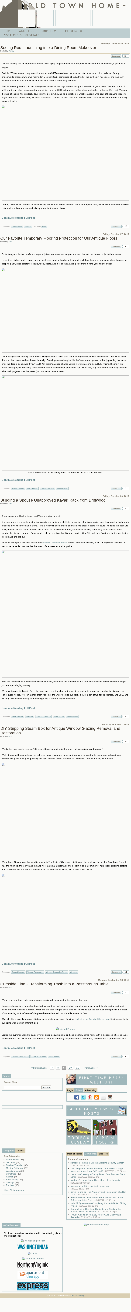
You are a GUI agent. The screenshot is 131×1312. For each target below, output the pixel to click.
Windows (73, 972)
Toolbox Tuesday (47, 488)
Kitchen (12, 1176)
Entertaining (14, 1179)
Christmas (13, 1174)
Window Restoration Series (56, 972)
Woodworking (72, 716)
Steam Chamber (18, 972)
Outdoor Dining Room (20, 1056)
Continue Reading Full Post (18, 217)
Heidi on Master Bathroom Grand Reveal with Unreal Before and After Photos (96, 1198)
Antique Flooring (18, 488)
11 (77, 1068)
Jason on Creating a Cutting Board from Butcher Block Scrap (97, 1175)
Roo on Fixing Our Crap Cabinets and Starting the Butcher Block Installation (95, 1210)
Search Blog (10, 1082)
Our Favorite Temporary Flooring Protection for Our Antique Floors (58, 238)
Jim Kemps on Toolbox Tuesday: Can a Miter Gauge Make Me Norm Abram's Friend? (98, 1169)
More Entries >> (91, 1068)
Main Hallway (32, 488)
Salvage (12, 1182)
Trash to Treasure (43, 716)
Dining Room (17, 226)
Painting (28, 226)
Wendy (11, 51)
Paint (44, 226)
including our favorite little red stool (93, 1019)
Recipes (12, 1185)
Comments (116, 56)
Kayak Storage (17, 716)
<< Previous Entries (39, 1068)
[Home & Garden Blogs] (96, 1224)
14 (125, 741)
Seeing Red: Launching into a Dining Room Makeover (48, 47)
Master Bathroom (17, 1168)
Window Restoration (35, 972)
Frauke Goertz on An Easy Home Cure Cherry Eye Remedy (95, 1216)
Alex (10, 241)
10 (70, 1068)
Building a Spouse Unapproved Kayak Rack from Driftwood (53, 500)
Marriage (29, 716)
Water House (62, 488)
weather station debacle (55, 542)
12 (125, 56)
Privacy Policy (78, 1295)
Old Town (13, 1162)
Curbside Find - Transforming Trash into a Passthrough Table (54, 984)
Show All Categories (14, 1190)
